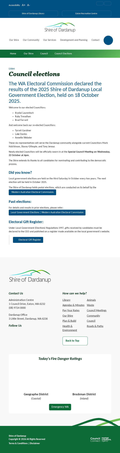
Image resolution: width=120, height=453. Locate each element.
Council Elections (63, 53)
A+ (23, 6)
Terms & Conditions (18, 443)
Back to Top (72, 340)
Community (93, 315)
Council (44, 53)
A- (28, 6)
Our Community (31, 40)
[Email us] (99, 3)
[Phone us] (107, 3)
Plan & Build (69, 321)
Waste (90, 305)
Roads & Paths (95, 326)
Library (66, 300)
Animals (91, 300)
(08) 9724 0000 (17, 308)
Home (13, 53)
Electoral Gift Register (30, 240)
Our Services (49, 40)
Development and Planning (74, 40)
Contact (95, 40)
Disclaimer (35, 443)
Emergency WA (60, 407)
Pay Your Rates (70, 310)
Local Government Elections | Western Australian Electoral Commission (47, 212)
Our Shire (14, 40)
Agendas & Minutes (73, 305)
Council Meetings (96, 310)
